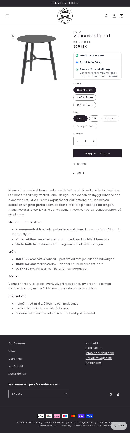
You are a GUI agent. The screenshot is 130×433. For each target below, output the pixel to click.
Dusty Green (87, 126)
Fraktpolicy (65, 425)
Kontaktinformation (84, 425)
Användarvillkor (48, 425)
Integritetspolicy (87, 422)
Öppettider (15, 358)
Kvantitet (78, 133)
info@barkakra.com (100, 353)
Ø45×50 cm (85, 90)
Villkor (12, 351)
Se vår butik (15, 366)
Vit (94, 118)
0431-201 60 (94, 348)
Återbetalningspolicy (110, 422)
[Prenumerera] (65, 394)
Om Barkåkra (16, 343)
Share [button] (80, 173)
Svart (80, 118)
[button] (7, 16)
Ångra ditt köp (17, 374)
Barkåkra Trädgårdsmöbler (40, 422)
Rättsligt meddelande (110, 425)
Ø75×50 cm (85, 105)
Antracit (112, 119)
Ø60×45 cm (85, 97)
